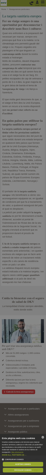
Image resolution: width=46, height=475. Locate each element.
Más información (17, 452)
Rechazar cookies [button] (22, 470)
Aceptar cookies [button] (23, 464)
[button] (23, 455)
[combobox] (43, 437)
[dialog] (23, 454)
